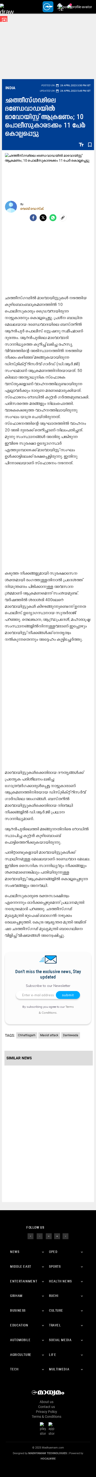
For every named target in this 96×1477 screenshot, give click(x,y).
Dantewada (70, 1035)
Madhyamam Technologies (47, 1453)
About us (46, 1402)
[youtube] (57, 1236)
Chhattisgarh (26, 1035)
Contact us (46, 1407)
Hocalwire (48, 1458)
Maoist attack (49, 1035)
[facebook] (33, 217)
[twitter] (40, 1236)
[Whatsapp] (53, 217)
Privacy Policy (46, 1412)
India (10, 88)
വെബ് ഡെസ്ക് (32, 209)
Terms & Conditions (46, 1417)
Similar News (19, 1058)
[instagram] (49, 1236)
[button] (7, 7)
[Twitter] (43, 217)
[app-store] (52, 1429)
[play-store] (44, 1429)
